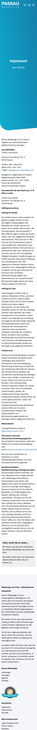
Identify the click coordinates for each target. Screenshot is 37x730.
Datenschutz (7, 710)
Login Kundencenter (10, 723)
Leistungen (6, 672)
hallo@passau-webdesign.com (21, 170)
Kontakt (5, 681)
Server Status (7, 726)
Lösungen (6, 675)
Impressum (6, 707)
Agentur (5, 678)
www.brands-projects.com (12, 431)
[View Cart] (33, 5)
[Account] (29, 5)
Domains (5, 729)
